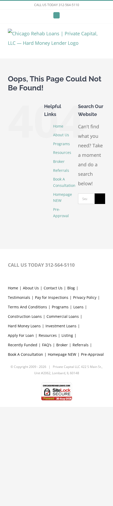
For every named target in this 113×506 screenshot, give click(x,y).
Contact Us (53, 287)
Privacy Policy (84, 297)
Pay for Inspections (51, 297)
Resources (62, 152)
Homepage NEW (62, 354)
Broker (59, 161)
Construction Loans (25, 316)
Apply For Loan (21, 335)
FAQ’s (47, 344)
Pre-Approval (92, 354)
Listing (67, 335)
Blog (71, 287)
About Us (61, 134)
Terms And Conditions (27, 306)
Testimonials (19, 297)
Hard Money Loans (24, 325)
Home (58, 126)
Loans (78, 306)
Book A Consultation (25, 354)
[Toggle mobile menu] (103, 50)
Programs (61, 143)
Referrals (61, 170)
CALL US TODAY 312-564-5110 (56, 5)
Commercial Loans (63, 316)
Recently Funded (22, 344)
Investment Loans (60, 325)
